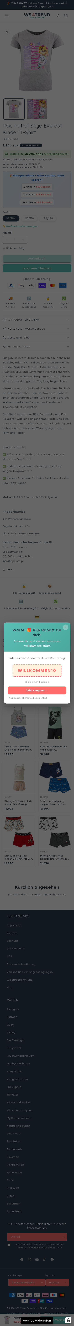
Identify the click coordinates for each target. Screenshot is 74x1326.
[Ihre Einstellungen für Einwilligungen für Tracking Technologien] (68, 1320)
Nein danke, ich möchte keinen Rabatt (28, 698)
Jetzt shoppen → (37, 690)
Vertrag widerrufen (37, 1321)
